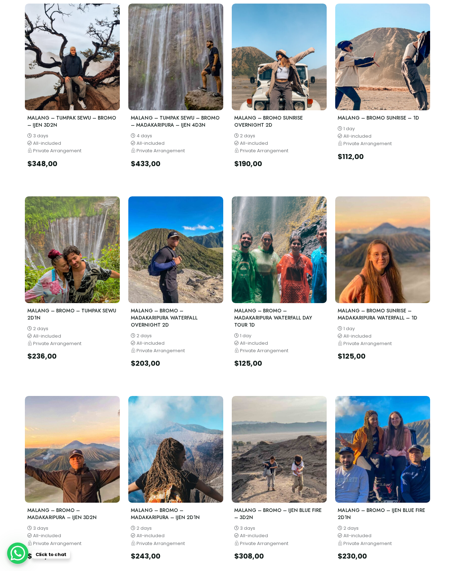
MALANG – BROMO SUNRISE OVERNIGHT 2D (268, 121)
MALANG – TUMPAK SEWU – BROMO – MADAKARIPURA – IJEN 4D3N (175, 121)
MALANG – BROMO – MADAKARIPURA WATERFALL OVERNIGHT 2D (164, 317)
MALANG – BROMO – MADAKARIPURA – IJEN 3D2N (62, 514)
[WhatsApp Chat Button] (17, 553)
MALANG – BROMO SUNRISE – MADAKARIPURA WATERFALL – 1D (377, 314)
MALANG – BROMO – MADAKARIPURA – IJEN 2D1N (165, 514)
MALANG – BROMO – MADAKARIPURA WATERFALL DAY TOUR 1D (273, 317)
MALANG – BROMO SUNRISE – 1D (378, 117)
